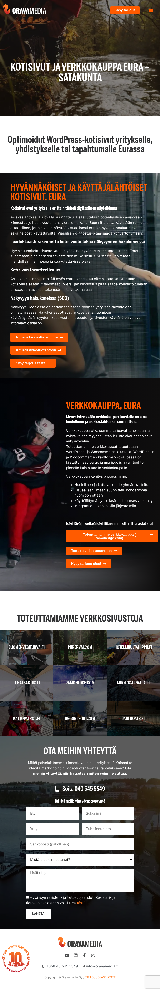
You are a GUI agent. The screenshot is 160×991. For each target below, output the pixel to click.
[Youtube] (67, 955)
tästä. (81, 903)
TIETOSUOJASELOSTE (100, 977)
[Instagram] (93, 955)
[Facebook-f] (84, 955)
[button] (151, 10)
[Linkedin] (76, 955)
